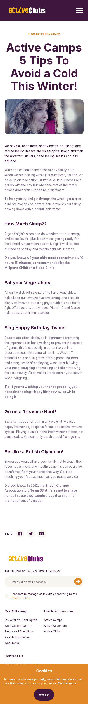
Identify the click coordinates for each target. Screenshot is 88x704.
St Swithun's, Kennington (21, 620)
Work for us (12, 643)
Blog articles (38, 34)
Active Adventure (55, 625)
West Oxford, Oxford (18, 625)
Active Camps (53, 620)
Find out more (67, 683)
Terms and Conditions (19, 631)
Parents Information (17, 637)
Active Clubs (52, 631)
